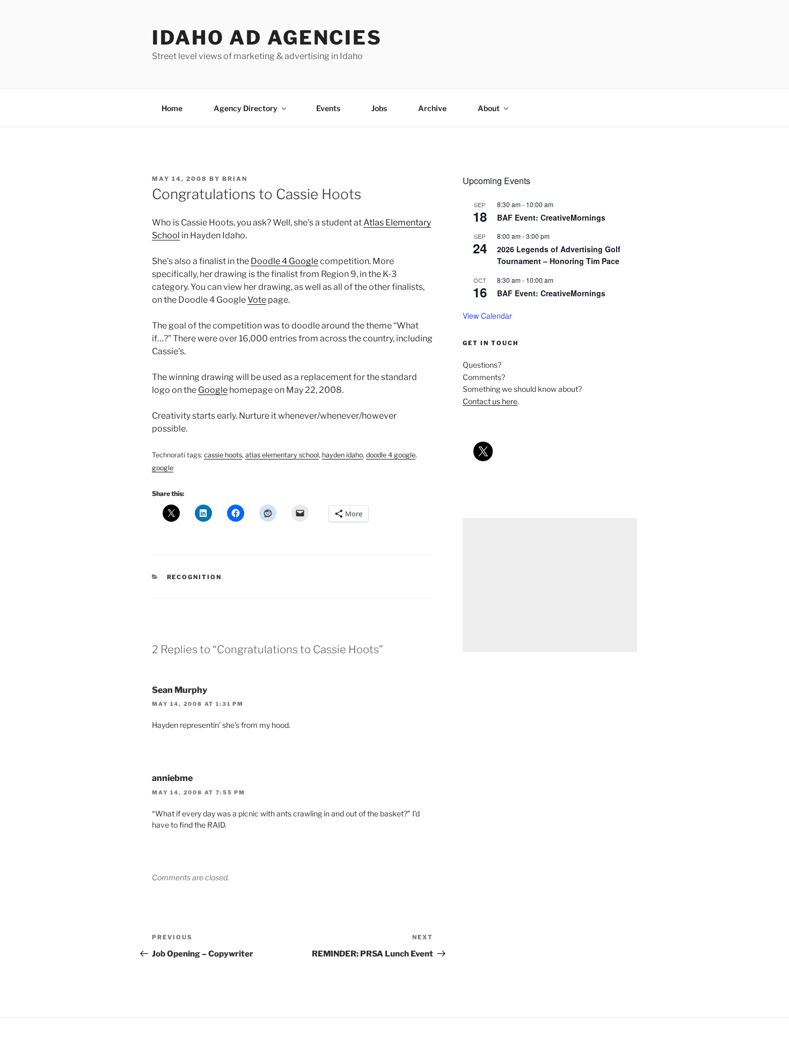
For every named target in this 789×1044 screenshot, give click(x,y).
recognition (194, 577)
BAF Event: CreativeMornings (551, 217)
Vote (256, 300)
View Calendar (487, 315)
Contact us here (490, 401)
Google (213, 390)
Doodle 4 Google (284, 261)
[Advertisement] (550, 585)
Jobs (379, 108)
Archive (432, 108)
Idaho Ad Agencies (267, 37)
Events (328, 108)
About (489, 108)
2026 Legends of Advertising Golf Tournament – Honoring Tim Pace (558, 255)
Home (172, 108)
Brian (234, 178)
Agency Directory (245, 108)
